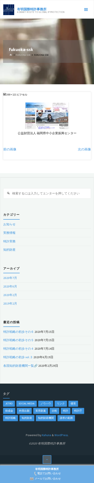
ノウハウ (45, 403)
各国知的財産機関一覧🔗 (20, 366)
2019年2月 (10, 303)
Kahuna (46, 435)
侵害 (73, 403)
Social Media (27, 403)
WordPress (61, 435)
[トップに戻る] (47, 459)
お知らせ (9, 224)
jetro (9, 403)
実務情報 (9, 233)
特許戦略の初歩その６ (18, 332)
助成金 (9, 410)
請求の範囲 (66, 418)
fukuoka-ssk (23, 55)
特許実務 (9, 241)
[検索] (8, 193)
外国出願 (24, 410)
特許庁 (78, 410)
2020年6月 (10, 286)
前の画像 (9, 149)
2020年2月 (10, 295)
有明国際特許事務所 (32, 9)
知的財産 (9, 250)
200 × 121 (11, 94)
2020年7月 (10, 278)
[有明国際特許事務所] (8, 9)
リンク (61, 403)
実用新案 (40, 410)
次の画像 (84, 149)
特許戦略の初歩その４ (18, 349)
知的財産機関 (46, 418)
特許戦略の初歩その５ (18, 340)
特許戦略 (10, 418)
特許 (65, 410)
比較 (54, 410)
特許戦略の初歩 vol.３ (18, 357)
